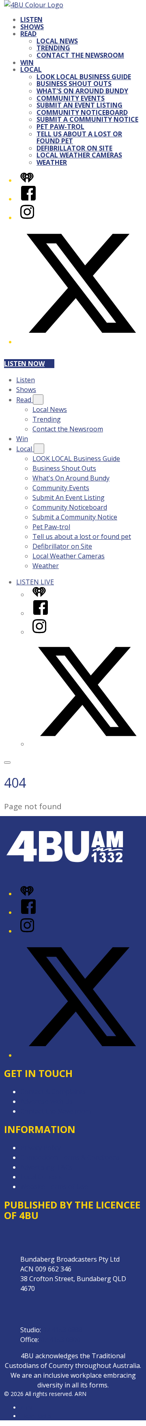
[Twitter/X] (81, 341)
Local (31, 69)
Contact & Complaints (53, 1091)
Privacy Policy (40, 1147)
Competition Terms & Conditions (70, 1157)
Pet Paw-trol (60, 126)
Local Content (41, 1176)
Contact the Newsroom (80, 55)
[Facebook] (28, 198)
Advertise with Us (46, 1101)
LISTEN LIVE (35, 581)
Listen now (24, 363)
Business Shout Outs (74, 83)
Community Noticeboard (82, 112)
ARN (26, 1407)
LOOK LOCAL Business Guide (83, 76)
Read (28, 33)
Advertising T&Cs (46, 1167)
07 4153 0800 (60, 1339)
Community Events (70, 98)
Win (27, 62)
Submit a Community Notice (87, 119)
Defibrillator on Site (74, 148)
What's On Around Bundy (82, 90)
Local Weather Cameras (79, 155)
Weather (51, 162)
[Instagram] (27, 217)
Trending (53, 47)
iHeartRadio (35, 1416)
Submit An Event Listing (79, 105)
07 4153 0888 (62, 1329)
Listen (31, 19)
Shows (32, 26)
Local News (57, 41)
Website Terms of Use (54, 1186)
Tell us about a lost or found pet (79, 137)
